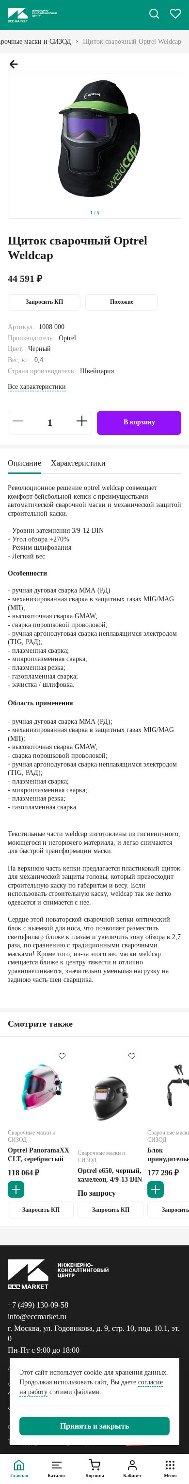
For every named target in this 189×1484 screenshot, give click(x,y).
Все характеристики (37, 386)
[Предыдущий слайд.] (13, 64)
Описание (24, 463)
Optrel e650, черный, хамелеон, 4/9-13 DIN (110, 1175)
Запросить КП (44, 301)
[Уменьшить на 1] (18, 421)
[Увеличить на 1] (82, 421)
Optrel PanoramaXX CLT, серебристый (38, 1154)
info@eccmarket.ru (37, 1316)
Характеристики (78, 463)
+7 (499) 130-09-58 (38, 1305)
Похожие (121, 301)
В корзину (139, 422)
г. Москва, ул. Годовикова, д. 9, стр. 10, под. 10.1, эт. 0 (94, 1333)
